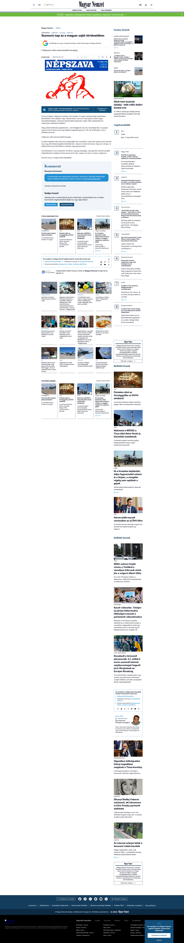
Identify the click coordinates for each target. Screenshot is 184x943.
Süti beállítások (150, 905)
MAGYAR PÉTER (91, 10)
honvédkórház (45, 231)
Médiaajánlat (44, 905)
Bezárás (159, 940)
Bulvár (126, 920)
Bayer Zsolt (119, 716)
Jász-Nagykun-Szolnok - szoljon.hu (139, 925)
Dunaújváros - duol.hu (109, 925)
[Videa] (101, 264)
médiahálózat (45, 32)
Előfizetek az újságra (120, 899)
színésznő (117, 796)
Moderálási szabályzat (134, 905)
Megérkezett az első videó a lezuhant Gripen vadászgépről (67, 364)
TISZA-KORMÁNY (106, 10)
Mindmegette (45, 328)
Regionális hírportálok (83, 920)
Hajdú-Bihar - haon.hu (109, 932)
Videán (70, 264)
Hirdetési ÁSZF (119, 905)
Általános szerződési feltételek (100, 905)
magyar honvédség (100, 231)
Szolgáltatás (136, 920)
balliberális (54, 32)
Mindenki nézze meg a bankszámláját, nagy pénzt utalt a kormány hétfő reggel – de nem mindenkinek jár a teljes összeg (48, 367)
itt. (78, 110)
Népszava (70, 32)
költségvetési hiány (119, 758)
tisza (78, 231)
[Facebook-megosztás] (110, 57)
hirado (123, 282)
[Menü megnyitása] (151, 5)
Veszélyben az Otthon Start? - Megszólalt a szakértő (102, 298)
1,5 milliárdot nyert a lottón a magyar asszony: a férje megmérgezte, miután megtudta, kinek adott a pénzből (85, 300)
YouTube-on (76, 264)
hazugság (62, 32)
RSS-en (84, 264)
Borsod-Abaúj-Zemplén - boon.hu (85, 932)
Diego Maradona (119, 98)
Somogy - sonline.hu (135, 932)
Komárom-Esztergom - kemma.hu (139, 927)
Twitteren (90, 261)
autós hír (116, 840)
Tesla (115, 561)
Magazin (117, 920)
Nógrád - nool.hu (134, 930)
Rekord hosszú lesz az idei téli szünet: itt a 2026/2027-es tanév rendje (48, 333)
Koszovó (117, 53)
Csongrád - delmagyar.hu (83, 935)
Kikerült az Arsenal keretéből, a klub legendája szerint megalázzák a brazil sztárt (66, 334)
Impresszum (32, 905)
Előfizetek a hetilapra (127, 361)
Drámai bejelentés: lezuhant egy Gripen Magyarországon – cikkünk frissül (102, 365)
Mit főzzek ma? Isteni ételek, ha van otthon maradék (102, 332)
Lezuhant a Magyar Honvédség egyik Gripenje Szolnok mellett (85, 364)
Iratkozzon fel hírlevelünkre (53, 261)
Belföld (58, 28)
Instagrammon (62, 264)
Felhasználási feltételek (79, 905)
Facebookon (81, 261)
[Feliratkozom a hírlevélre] (39, 5)
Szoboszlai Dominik (127, 257)
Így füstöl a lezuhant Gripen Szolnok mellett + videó (48, 298)
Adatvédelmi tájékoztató (60, 905)
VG (60, 294)
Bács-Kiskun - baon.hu (82, 925)
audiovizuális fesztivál (121, 36)
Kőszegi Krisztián (122, 718)
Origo (97, 294)
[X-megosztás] (106, 57)
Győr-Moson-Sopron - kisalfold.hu (112, 930)
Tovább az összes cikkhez (103, 216)
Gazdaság (107, 920)
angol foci (124, 177)
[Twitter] (109, 262)
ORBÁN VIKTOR (77, 10)
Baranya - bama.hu (81, 927)
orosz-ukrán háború (120, 653)
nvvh (60, 231)
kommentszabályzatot (92, 179)
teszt (122, 131)
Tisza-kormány (125, 207)
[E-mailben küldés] (103, 57)
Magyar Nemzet (47, 28)
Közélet (97, 920)
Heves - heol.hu (107, 935)
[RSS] (109, 264)
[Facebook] (101, 262)
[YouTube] (105, 264)
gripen (116, 68)
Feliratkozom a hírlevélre (102, 109)
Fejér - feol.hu (107, 927)
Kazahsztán (117, 604)
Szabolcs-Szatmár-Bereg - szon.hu (139, 935)
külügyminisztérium (127, 305)
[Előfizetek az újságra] (140, 5)
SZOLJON (80, 360)
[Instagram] (105, 262)
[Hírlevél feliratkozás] (109, 259)
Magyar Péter (125, 151)
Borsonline (80, 294)
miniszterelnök (125, 234)
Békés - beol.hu (80, 930)
